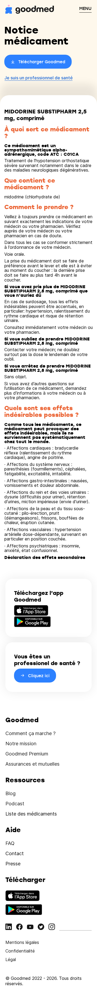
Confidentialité (20, 951)
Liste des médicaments (31, 814)
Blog (10, 793)
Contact (14, 853)
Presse (12, 863)
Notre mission (20, 743)
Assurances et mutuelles (32, 764)
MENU (85, 8)
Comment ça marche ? (30, 733)
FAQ (10, 843)
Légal (10, 959)
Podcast (14, 803)
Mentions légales (22, 942)
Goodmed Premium (26, 754)
